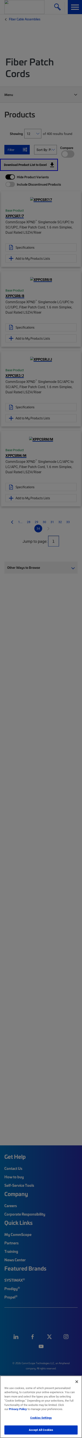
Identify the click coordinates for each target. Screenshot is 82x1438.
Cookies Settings (41, 1418)
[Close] (77, 1381)
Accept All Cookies (41, 1430)
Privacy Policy (18, 1409)
